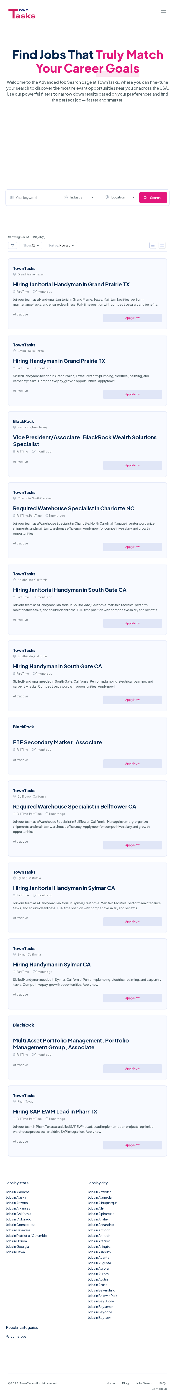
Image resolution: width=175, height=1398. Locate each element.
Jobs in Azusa (97, 1285)
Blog (125, 1383)
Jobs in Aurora (98, 1268)
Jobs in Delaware (18, 1230)
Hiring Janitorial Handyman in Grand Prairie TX (71, 284)
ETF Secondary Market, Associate (57, 742)
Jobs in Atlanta (98, 1257)
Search (155, 198)
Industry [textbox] (76, 197)
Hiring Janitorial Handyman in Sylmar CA (64, 887)
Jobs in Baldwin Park (102, 1296)
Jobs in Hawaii (16, 1252)
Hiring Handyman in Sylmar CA (52, 964)
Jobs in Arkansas (18, 1208)
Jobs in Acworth (99, 1192)
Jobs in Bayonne (100, 1312)
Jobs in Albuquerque (103, 1203)
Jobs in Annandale (101, 1225)
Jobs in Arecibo (99, 1241)
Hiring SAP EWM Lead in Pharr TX (55, 1111)
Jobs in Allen (97, 1208)
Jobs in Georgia (17, 1246)
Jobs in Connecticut (21, 1225)
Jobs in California (18, 1214)
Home (111, 1383)
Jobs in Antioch (99, 1230)
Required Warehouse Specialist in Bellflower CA (74, 806)
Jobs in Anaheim (99, 1219)
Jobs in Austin (98, 1279)
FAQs (163, 1383)
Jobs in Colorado (18, 1219)
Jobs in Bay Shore (101, 1301)
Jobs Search (144, 1383)
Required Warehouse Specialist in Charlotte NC (73, 508)
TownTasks (24, 268)
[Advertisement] (87, 146)
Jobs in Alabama (18, 1192)
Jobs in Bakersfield (101, 1290)
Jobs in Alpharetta (101, 1214)
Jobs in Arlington (100, 1246)
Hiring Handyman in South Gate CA (57, 666)
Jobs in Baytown (100, 1317)
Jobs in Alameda (100, 1197)
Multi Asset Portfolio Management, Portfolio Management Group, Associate (71, 1043)
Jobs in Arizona (17, 1203)
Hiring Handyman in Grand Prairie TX (59, 360)
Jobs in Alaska (16, 1197)
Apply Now (132, 318)
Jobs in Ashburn (99, 1252)
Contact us (159, 1388)
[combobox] (80, 197)
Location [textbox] (118, 197)
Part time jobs (16, 1336)
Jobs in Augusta (99, 1263)
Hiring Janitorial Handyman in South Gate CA (69, 589)
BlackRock (23, 421)
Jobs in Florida (16, 1241)
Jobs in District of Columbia (26, 1235)
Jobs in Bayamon (100, 1306)
